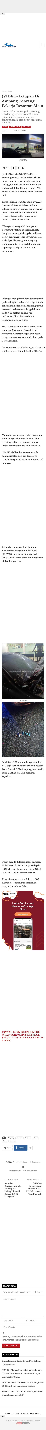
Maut (36, 1138)
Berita (5, 127)
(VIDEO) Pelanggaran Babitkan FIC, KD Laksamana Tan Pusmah (34, 1188)
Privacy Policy (35, 1413)
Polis (5, 1141)
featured (19, 1138)
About (7, 1413)
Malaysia (26, 127)
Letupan (28, 1138)
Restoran (13, 1141)
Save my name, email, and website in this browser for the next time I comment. (22, 1338)
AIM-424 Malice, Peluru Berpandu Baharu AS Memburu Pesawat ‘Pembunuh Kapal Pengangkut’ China (22, 1373)
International (15, 127)
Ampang (11, 1138)
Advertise (24, 1413)
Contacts (15, 1413)
